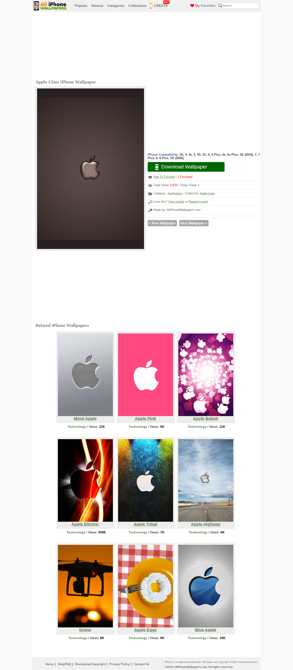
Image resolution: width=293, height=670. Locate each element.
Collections (137, 6)
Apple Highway (205, 524)
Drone (85, 630)
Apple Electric (85, 524)
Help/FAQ (64, 664)
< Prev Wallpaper (162, 223)
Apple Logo (207, 193)
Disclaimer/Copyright (90, 664)
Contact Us (141, 664)
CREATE (161, 4)
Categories (116, 6)
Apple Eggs (145, 630)
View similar (176, 201)
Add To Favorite (164, 177)
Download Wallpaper (184, 167)
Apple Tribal (145, 524)
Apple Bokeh (205, 418)
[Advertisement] (147, 46)
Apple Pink (145, 418)
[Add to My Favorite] (150, 177)
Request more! (198, 201)
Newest (97, 6)
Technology (174, 193)
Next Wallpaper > (193, 223)
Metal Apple (85, 418)
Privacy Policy (119, 664)
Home (50, 664)
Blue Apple (205, 630)
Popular (81, 6)
